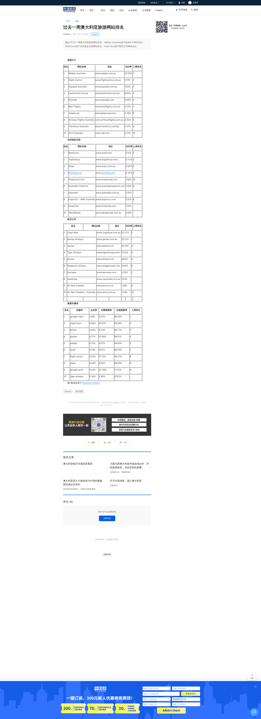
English (159, 10)
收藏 (91, 442)
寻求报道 (183, 10)
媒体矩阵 (141, 3)
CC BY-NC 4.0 (106, 405)
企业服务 (132, 10)
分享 (123, 442)
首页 (82, 10)
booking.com (108, 172)
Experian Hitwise (91, 383)
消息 (183, 3)
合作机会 (153, 3)
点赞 (107, 442)
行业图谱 (146, 10)
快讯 (103, 10)
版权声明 (116, 402)
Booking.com (75, 172)
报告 (112, 10)
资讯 (91, 10)
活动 (121, 10)
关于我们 (169, 3)
